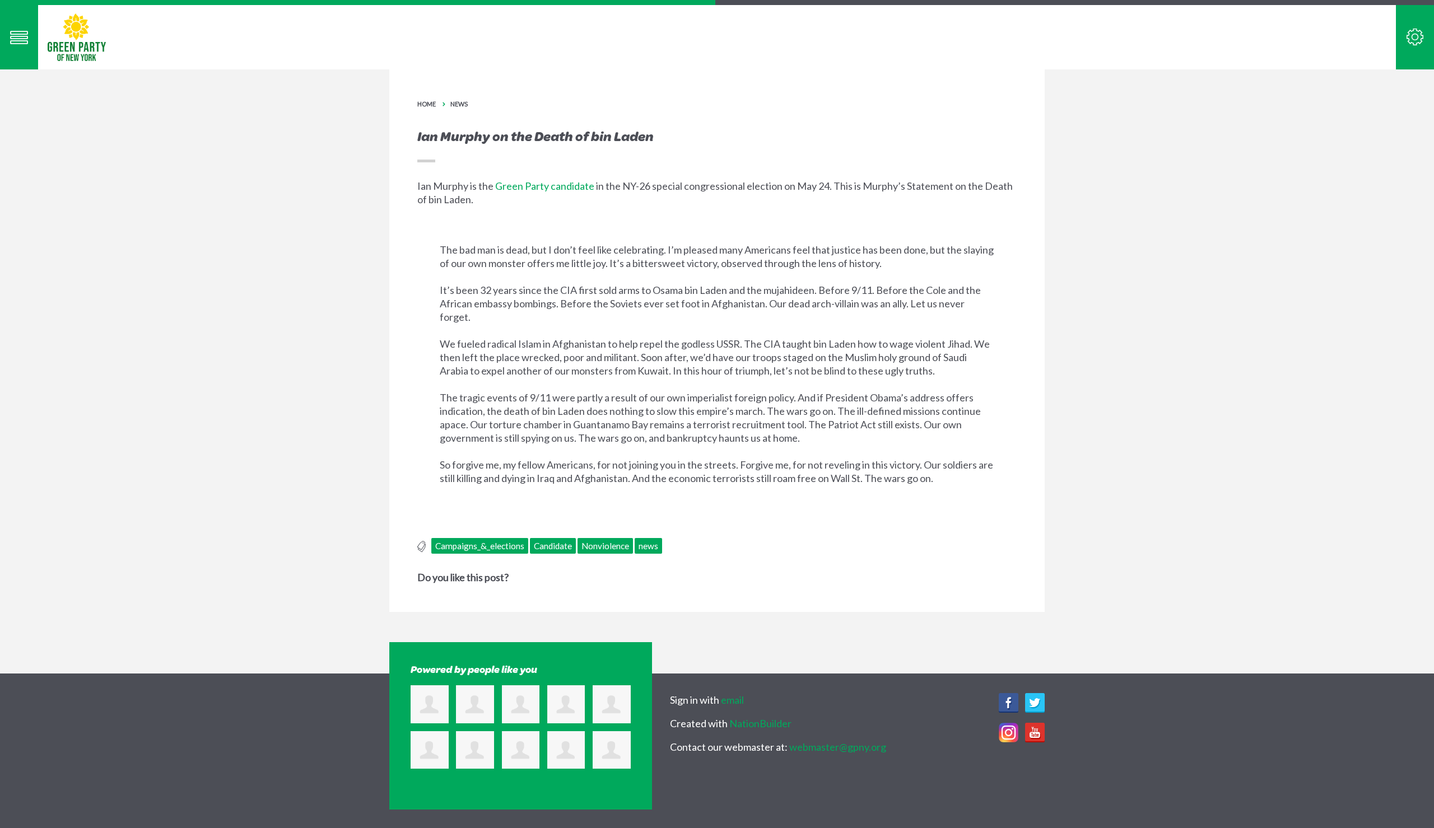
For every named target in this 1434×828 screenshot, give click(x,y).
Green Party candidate (544, 186)
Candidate (553, 546)
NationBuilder (760, 723)
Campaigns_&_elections (479, 546)
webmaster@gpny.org (837, 747)
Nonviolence (605, 546)
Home (426, 103)
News (459, 103)
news (648, 546)
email (732, 700)
